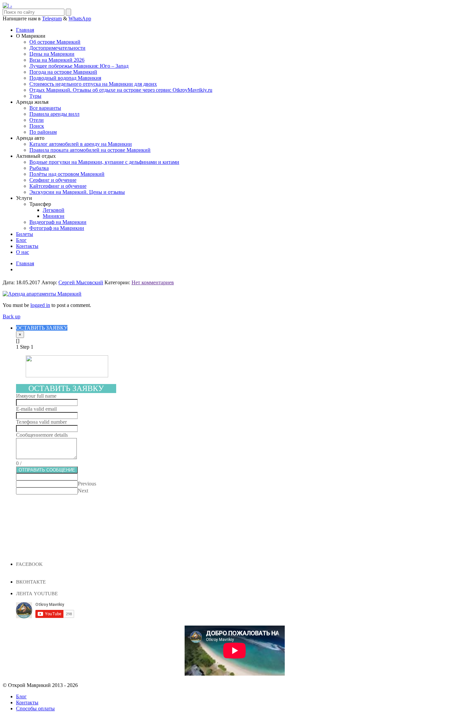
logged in (40, 305)
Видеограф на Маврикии (57, 222)
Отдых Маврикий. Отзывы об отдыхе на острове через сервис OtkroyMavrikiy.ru (120, 90)
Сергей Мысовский (80, 282)
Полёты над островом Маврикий (66, 174)
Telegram (52, 18)
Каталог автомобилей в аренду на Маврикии (80, 144)
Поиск (36, 126)
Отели (36, 120)
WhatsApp (79, 18)
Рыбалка (39, 168)
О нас (22, 252)
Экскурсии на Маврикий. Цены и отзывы (77, 192)
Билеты (24, 234)
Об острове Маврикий (54, 42)
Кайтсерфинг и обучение (57, 186)
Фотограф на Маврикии (56, 228)
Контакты (27, 246)
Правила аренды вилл (54, 114)
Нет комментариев (153, 282)
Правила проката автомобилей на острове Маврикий (90, 150)
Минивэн (53, 216)
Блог (21, 240)
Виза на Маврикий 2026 (56, 60)
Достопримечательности (57, 48)
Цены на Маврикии (51, 54)
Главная (25, 30)
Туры (35, 96)
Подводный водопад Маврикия (65, 78)
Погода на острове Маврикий (63, 72)
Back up (11, 316)
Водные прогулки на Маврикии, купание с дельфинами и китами (104, 162)
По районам (43, 132)
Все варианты (45, 108)
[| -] (7, 5)
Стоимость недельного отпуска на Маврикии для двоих (93, 84)
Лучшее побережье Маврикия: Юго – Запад (79, 66)
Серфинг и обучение (52, 180)
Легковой (53, 210)
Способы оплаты (35, 708)
